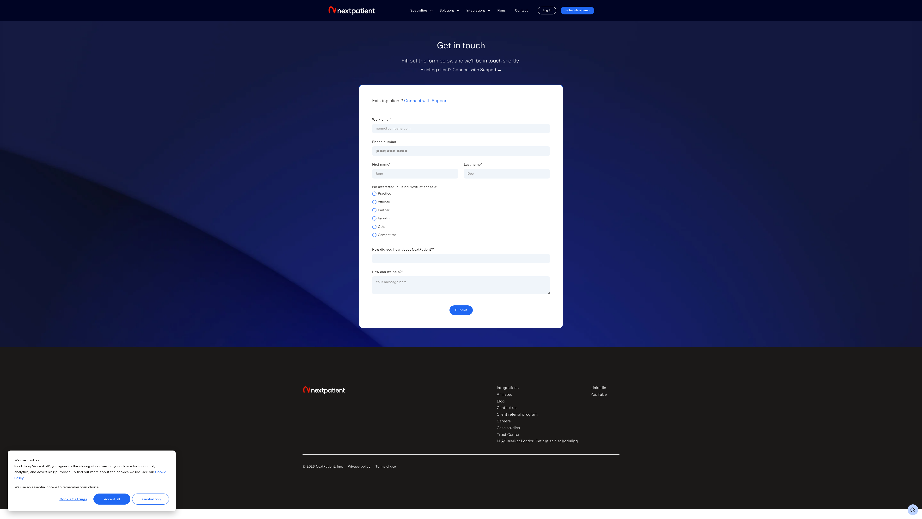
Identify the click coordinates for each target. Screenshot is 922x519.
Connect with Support (426, 100)
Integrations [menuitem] (508, 387)
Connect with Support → (477, 69)
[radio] (461, 195)
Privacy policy (359, 466)
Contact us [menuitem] (506, 407)
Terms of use (385, 466)
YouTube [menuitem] (599, 394)
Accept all (112, 499)
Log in (547, 10)
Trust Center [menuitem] (508, 434)
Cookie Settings (73, 499)
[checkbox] (461, 216)
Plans (501, 10)
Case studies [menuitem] (508, 427)
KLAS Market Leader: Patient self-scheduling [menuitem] (537, 441)
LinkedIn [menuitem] (598, 387)
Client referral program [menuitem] (517, 414)
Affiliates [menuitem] (504, 394)
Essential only (150, 499)
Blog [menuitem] (501, 401)
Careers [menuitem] (504, 421)
